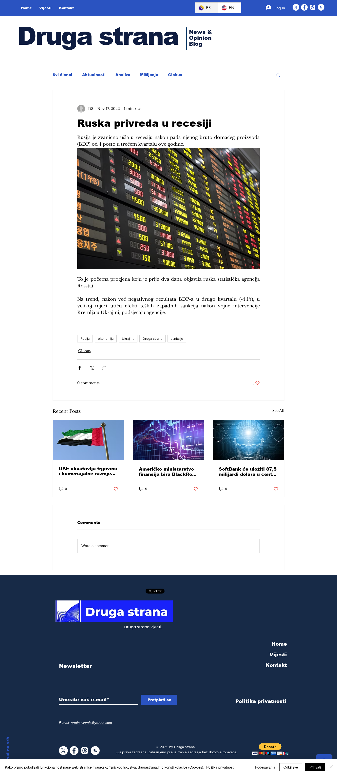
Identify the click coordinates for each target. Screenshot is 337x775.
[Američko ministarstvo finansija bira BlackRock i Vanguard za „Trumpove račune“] (168, 440)
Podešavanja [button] (265, 767)
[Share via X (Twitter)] (91, 367)
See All (278, 410)
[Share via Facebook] (79, 367)
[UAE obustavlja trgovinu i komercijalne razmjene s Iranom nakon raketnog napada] (88, 440)
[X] (296, 7)
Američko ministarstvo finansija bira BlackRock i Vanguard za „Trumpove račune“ (168, 472)
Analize (122, 75)
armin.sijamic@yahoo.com (91, 723)
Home (279, 644)
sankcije (177, 338)
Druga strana (97, 36)
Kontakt (276, 665)
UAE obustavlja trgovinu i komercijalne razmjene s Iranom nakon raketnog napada (88, 471)
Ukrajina (128, 338)
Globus (175, 75)
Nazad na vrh (7, 751)
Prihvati (315, 767)
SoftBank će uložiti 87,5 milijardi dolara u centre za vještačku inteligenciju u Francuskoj (248, 472)
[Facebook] (304, 7)
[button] (278, 75)
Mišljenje (149, 75)
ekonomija (105, 338)
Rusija (85, 338)
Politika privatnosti (220, 767)
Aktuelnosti (94, 75)
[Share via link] (103, 367)
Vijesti (278, 654)
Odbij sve (290, 767)
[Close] (331, 767)
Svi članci (62, 75)
